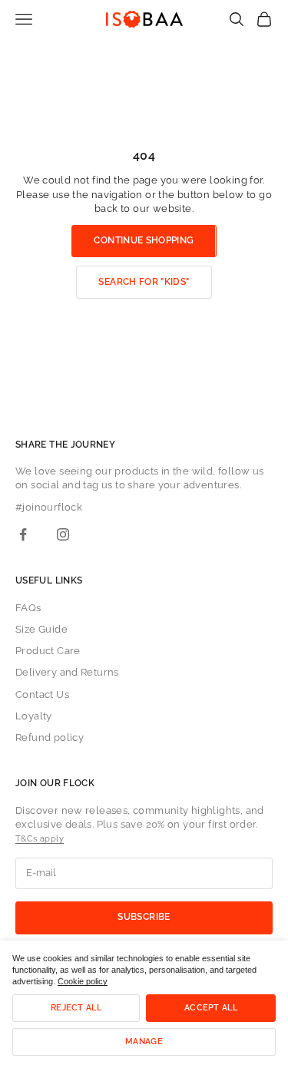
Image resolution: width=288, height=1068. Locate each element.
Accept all (210, 1008)
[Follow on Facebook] (23, 534)
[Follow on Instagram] (63, 534)
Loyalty (33, 716)
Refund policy (49, 737)
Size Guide (41, 629)
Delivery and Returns (67, 672)
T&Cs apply (39, 839)
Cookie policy (83, 981)
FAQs (28, 607)
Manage (144, 1042)
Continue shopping (144, 240)
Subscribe (144, 916)
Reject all (76, 1008)
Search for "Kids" (143, 281)
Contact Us (42, 694)
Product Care (48, 650)
